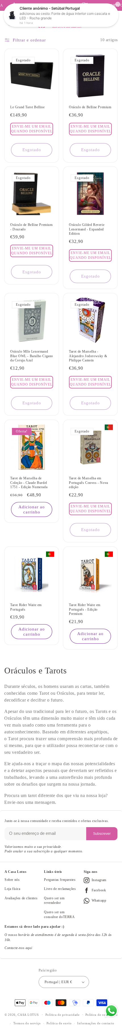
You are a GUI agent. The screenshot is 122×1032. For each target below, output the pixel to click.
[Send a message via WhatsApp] (111, 1011)
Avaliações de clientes (21, 898)
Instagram (99, 880)
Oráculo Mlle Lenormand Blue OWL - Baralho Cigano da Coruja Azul (31, 355)
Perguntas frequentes (59, 880)
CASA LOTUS (28, 1014)
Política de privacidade (62, 1014)
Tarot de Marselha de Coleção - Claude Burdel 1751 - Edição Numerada (28, 482)
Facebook (99, 890)
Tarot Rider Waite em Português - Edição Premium (84, 609)
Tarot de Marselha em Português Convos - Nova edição (88, 482)
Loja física (12, 889)
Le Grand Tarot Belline (27, 107)
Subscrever (102, 834)
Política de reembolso (101, 1014)
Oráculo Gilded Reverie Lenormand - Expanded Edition (86, 229)
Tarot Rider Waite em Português (26, 607)
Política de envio (59, 1023)
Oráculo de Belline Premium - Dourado (31, 227)
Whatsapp (99, 900)
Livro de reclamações (60, 889)
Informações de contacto (95, 1023)
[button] (31, 128)
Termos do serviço (27, 1023)
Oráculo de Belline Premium (90, 107)
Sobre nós (12, 880)
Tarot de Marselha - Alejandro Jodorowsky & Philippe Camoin (88, 355)
